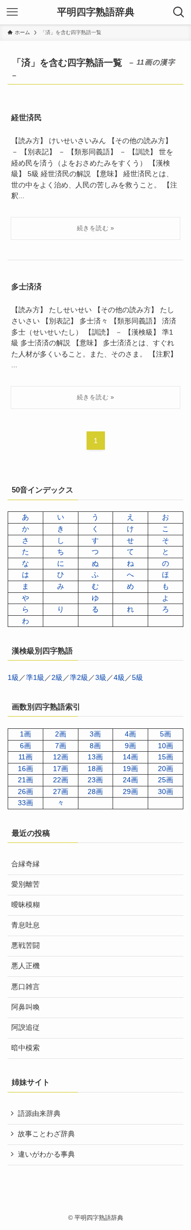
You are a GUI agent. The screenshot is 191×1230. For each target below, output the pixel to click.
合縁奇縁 (25, 864)
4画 (130, 734)
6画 (25, 746)
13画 (95, 757)
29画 (130, 792)
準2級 (79, 677)
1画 (25, 734)
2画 (60, 734)
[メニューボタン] (12, 12)
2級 (57, 677)
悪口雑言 (25, 987)
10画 (165, 746)
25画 (165, 780)
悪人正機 (25, 966)
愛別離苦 (25, 884)
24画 (130, 780)
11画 (25, 757)
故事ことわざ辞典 (46, 1134)
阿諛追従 (25, 1027)
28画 (95, 792)
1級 (13, 677)
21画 (25, 780)
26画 (25, 792)
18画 (95, 769)
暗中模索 (25, 1048)
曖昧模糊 (25, 905)
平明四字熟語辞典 (95, 12)
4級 (119, 677)
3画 (95, 734)
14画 (130, 757)
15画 (165, 757)
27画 (60, 792)
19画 (130, 769)
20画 (165, 769)
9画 (130, 746)
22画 (60, 780)
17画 (60, 769)
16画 (25, 769)
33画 (25, 803)
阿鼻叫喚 (25, 1007)
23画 (95, 780)
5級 (137, 677)
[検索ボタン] (179, 12)
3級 (100, 677)
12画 (60, 757)
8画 (95, 746)
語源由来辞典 (39, 1113)
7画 (60, 746)
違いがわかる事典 (46, 1154)
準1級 (35, 677)
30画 (165, 792)
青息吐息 (25, 925)
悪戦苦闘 (25, 945)
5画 (165, 734)
